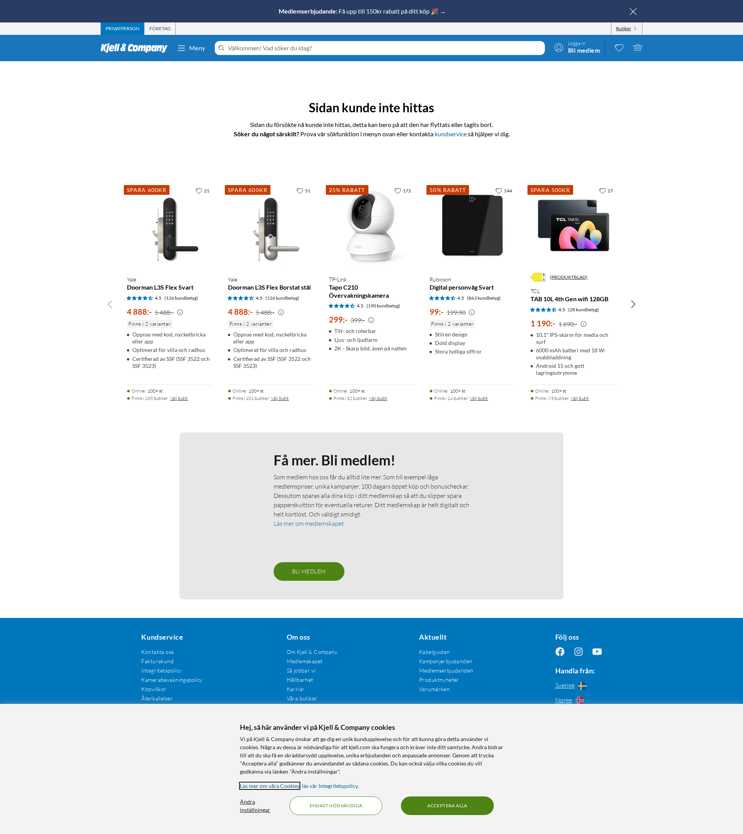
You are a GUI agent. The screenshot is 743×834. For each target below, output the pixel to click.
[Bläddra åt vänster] (110, 304)
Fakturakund (157, 661)
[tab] (122, 28)
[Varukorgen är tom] (637, 47)
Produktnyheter (439, 679)
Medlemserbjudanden (446, 670)
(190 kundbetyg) (383, 306)
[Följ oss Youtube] (597, 652)
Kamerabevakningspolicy (171, 679)
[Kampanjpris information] (180, 312)
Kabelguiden (434, 652)
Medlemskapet (305, 661)
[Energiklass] (538, 277)
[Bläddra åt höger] (633, 304)
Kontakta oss (157, 652)
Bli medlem (309, 571)
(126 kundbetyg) (181, 298)
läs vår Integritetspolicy (330, 786)
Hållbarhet (300, 679)
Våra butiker (302, 698)
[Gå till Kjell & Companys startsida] (136, 48)
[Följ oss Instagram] (578, 652)
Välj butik (179, 398)
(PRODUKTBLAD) (568, 277)
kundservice (451, 133)
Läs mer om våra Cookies (270, 786)
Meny (197, 47)
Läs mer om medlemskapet (309, 523)
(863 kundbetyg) (484, 298)
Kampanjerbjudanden (446, 661)
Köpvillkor (153, 689)
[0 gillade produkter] (619, 47)
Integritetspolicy (161, 670)
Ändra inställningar (255, 805)
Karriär (296, 689)
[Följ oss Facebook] (560, 652)
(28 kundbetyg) (583, 309)
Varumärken (434, 689)
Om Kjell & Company (312, 652)
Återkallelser (157, 698)
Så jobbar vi (301, 670)
